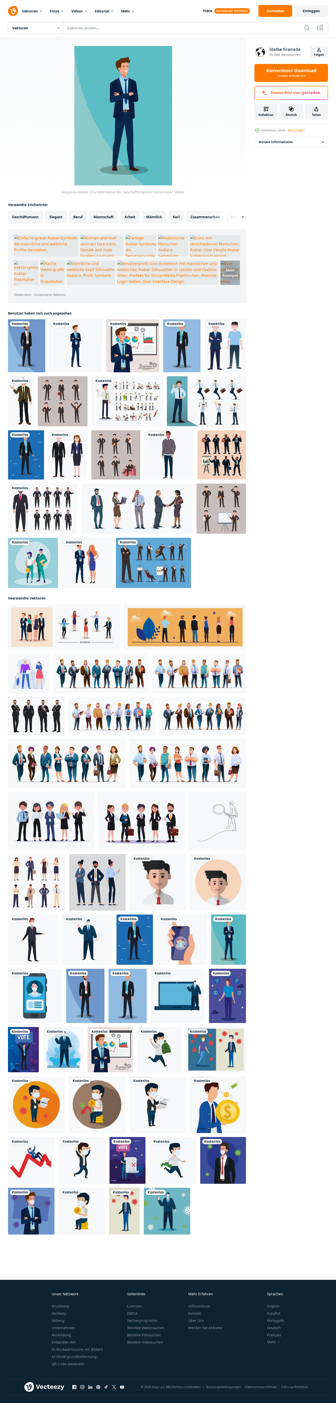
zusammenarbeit (205, 217)
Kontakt (194, 1313)
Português (275, 1320)
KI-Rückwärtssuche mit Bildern (77, 1349)
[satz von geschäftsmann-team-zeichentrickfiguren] (199, 673)
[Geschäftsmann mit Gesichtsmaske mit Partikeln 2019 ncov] (223, 1160)
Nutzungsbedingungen (223, 1387)
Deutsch (274, 1327)
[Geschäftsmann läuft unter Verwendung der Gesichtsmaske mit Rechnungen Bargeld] (172, 1160)
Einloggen (311, 10)
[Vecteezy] (13, 11)
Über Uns (196, 1320)
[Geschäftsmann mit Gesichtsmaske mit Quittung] (157, 1104)
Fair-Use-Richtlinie (294, 1387)
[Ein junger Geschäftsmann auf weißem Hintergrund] (21, 401)
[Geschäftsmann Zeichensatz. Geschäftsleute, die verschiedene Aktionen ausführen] (153, 563)
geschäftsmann (25, 217)
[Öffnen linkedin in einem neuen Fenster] (90, 1387)
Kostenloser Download (291, 73)
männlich (154, 217)
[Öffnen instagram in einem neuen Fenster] (82, 1387)
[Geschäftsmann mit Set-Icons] (227, 996)
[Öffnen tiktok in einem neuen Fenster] (106, 1387)
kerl (176, 217)
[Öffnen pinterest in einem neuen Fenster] (98, 1387)
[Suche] (307, 28)
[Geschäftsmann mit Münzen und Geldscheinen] (218, 1104)
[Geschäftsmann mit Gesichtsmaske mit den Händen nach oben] (82, 1160)
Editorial (102, 11)
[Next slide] (238, 217)
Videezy (58, 1320)
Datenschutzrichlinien (261, 1387)
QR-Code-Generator (68, 1363)
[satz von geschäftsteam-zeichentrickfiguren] (111, 716)
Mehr (125, 11)
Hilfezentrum (199, 1306)
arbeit (130, 217)
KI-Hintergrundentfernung (74, 1356)
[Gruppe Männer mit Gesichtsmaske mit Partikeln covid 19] (216, 1049)
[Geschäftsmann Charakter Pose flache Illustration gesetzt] (63, 401)
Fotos (54, 11)
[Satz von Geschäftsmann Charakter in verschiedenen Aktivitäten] (221, 455)
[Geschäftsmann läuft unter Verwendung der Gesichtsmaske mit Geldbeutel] (159, 1049)
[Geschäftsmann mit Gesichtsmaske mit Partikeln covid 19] (124, 1211)
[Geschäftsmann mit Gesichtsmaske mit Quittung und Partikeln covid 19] (36, 1104)
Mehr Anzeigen (230, 273)
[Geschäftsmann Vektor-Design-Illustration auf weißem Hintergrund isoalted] (42, 509)
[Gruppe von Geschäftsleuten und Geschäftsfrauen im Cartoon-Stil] (66, 763)
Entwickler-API (64, 1342)
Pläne (207, 10)
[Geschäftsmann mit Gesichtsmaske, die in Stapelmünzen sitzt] (81, 1211)
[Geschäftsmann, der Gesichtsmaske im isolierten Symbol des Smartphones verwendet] (35, 996)
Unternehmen (63, 1327)
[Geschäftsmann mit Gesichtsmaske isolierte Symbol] (33, 940)
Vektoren (30, 11)
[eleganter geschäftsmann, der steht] (168, 455)
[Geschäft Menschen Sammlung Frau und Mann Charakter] (36, 882)
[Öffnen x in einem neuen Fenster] (114, 1387)
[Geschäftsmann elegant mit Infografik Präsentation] (132, 345)
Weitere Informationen (276, 142)
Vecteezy (59, 1313)
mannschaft (104, 217)
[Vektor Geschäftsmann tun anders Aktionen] (36, 716)
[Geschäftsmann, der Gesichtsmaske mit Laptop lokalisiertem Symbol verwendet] (178, 996)
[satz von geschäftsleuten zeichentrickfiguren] (187, 763)
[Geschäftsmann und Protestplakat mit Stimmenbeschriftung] (23, 1049)
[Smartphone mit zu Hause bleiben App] (182, 940)
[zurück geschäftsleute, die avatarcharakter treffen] (185, 627)
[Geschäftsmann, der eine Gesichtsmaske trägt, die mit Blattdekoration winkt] (63, 1049)
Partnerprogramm (142, 1320)
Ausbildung (61, 1335)
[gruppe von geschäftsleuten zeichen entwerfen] (101, 673)
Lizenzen (134, 1306)
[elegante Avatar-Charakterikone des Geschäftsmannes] (26, 345)
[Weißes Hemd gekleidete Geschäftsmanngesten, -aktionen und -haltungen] (127, 401)
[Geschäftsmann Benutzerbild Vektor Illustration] (158, 882)
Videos (77, 11)
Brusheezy (60, 1306)
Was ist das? (296, 130)
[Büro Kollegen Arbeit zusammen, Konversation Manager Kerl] (29, 673)
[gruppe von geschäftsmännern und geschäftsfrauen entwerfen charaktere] (202, 716)
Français (274, 1335)
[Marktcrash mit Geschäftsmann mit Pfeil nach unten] (31, 1160)
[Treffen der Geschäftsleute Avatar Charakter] (64, 627)
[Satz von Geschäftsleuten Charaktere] (136, 509)
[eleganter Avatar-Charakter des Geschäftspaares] (87, 563)
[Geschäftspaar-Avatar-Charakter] (33, 563)
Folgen (319, 55)
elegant (55, 217)
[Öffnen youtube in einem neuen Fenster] (122, 1387)
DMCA (132, 1313)
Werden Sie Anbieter (205, 1327)
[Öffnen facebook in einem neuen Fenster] (74, 1387)
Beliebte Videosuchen (145, 1342)
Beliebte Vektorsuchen (145, 1327)
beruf (78, 217)
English (273, 1306)
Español (273, 1313)
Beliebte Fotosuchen (144, 1335)
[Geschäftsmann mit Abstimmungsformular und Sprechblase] (127, 1160)
